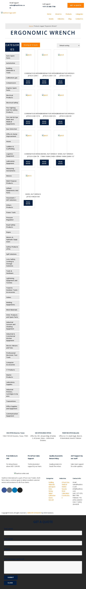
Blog (69, 19)
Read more (28, 82)
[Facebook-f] (4, 490)
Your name (8, 529)
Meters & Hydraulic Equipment (11, 239)
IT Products (10, 370)
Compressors (11, 83)
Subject (7, 549)
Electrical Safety (12, 103)
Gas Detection (11, 129)
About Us (58, 14)
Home (49, 14)
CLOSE (10, 583)
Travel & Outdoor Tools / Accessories (12, 290)
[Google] (9, 490)
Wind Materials (11, 310)
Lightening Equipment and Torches (11, 280)
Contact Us (79, 19)
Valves (8, 297)
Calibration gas (11, 78)
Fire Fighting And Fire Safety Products (12, 110)
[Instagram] (20, 490)
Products (69, 14)
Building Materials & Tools (10, 70)
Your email (8, 539)
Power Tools (11, 212)
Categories (79, 14)
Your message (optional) (14, 559)
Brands (51, 19)
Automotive (10, 63)
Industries (61, 19)
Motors (9, 176)
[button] (75, 5)
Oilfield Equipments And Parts (12, 190)
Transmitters (11, 401)
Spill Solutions (11, 254)
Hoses (8, 141)
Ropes (8, 232)
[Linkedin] (14, 490)
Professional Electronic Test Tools (11, 355)
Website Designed (34, 513)
